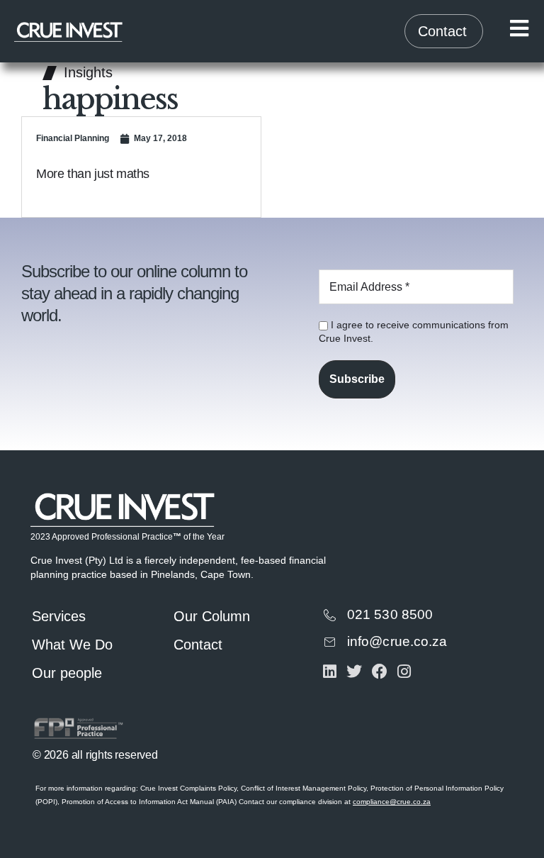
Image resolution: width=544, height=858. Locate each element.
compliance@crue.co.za (392, 802)
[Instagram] (404, 671)
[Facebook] (379, 671)
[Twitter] (354, 671)
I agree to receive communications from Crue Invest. (414, 332)
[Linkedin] (329, 671)
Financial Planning (72, 138)
